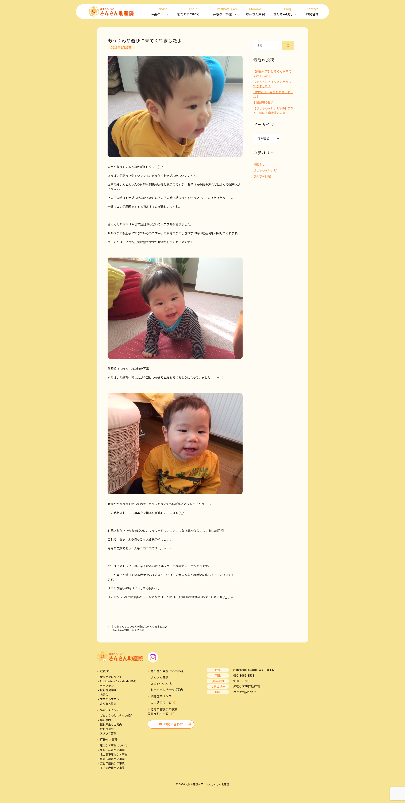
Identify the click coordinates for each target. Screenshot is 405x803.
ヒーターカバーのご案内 (167, 689)
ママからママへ (109, 699)
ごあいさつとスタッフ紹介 (116, 715)
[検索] (288, 45)
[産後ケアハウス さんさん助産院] (111, 11)
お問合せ (312, 11)
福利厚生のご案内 (111, 724)
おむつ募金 (107, 729)
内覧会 (104, 694)
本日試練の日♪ (263, 102)
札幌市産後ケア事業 (112, 750)
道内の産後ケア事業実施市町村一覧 (162, 711)
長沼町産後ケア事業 (112, 768)
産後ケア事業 (109, 739)
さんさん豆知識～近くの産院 (128, 630)
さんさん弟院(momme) (167, 671)
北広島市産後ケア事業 (113, 754)
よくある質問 (108, 704)
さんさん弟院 (255, 11)
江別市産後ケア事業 (112, 763)
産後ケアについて (111, 677)
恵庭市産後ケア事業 (112, 759)
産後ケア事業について (113, 745)
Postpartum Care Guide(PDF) (118, 681)
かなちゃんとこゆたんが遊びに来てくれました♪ (139, 626)
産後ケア (106, 671)
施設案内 (105, 720)
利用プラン (107, 686)
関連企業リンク (161, 696)
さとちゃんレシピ (265, 170)
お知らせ (259, 164)
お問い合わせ (172, 724)
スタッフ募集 (108, 733)
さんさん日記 (262, 176)
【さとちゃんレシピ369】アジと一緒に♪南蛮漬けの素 (273, 110)
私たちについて (110, 710)
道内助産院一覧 (161, 702)
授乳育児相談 (108, 690)
